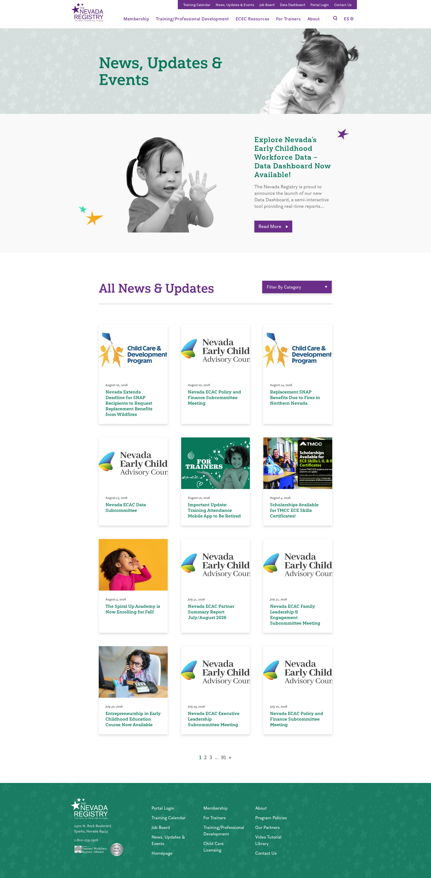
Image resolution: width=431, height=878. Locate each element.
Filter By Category (284, 287)
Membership (136, 19)
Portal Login (319, 4)
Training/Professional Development (192, 19)
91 (223, 757)
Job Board (267, 4)
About (314, 19)
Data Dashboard (292, 4)
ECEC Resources (252, 19)
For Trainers (288, 19)
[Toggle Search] (335, 18)
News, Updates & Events (235, 4)
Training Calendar (196, 4)
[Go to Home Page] (87, 13)
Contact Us (343, 4)
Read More (270, 226)
